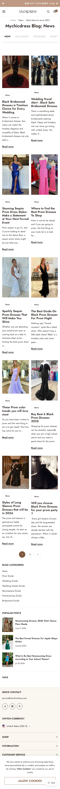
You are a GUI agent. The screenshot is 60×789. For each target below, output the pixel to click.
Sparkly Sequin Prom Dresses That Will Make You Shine (14, 316)
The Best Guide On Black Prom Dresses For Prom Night (44, 314)
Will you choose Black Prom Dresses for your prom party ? (44, 508)
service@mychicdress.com (14, 698)
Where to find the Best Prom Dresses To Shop (43, 212)
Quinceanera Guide (11, 590)
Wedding (39, 36)
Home (13, 20)
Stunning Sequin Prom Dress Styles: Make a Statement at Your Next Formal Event (15, 215)
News (20, 20)
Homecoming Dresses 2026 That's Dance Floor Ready (35, 622)
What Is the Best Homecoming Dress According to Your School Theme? (33, 657)
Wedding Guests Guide (13, 586)
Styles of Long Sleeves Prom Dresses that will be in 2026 (15, 507)
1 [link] (22, 554)
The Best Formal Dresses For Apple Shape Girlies (36, 640)
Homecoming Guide (12, 595)
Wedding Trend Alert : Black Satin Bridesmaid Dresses (44, 102)
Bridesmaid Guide (10, 600)
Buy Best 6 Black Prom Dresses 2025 (42, 417)
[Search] (48, 11)
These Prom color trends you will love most (15, 410)
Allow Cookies (30, 781)
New (8, 36)
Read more (8, 146)
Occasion (22, 36)
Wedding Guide (10, 581)
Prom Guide (8, 576)
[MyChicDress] (28, 11)
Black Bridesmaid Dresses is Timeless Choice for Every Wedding (15, 107)
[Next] (38, 554)
